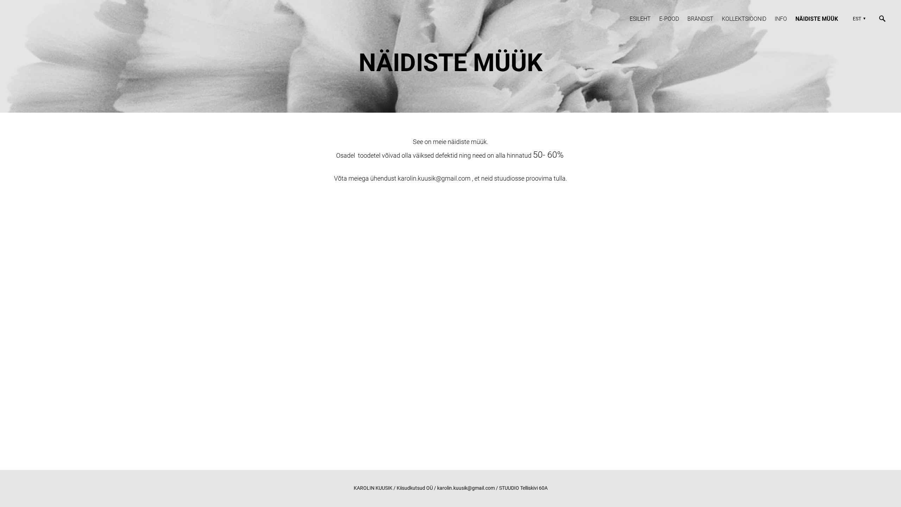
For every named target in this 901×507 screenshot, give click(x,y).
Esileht (640, 18)
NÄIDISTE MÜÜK (816, 18)
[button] (858, 18)
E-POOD (669, 18)
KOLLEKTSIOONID (744, 18)
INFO (781, 18)
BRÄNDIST (700, 18)
